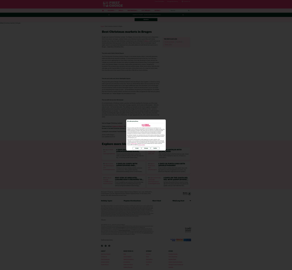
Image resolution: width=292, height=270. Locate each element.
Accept (136, 148)
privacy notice (141, 144)
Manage (146, 148)
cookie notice (134, 143)
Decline (155, 148)
